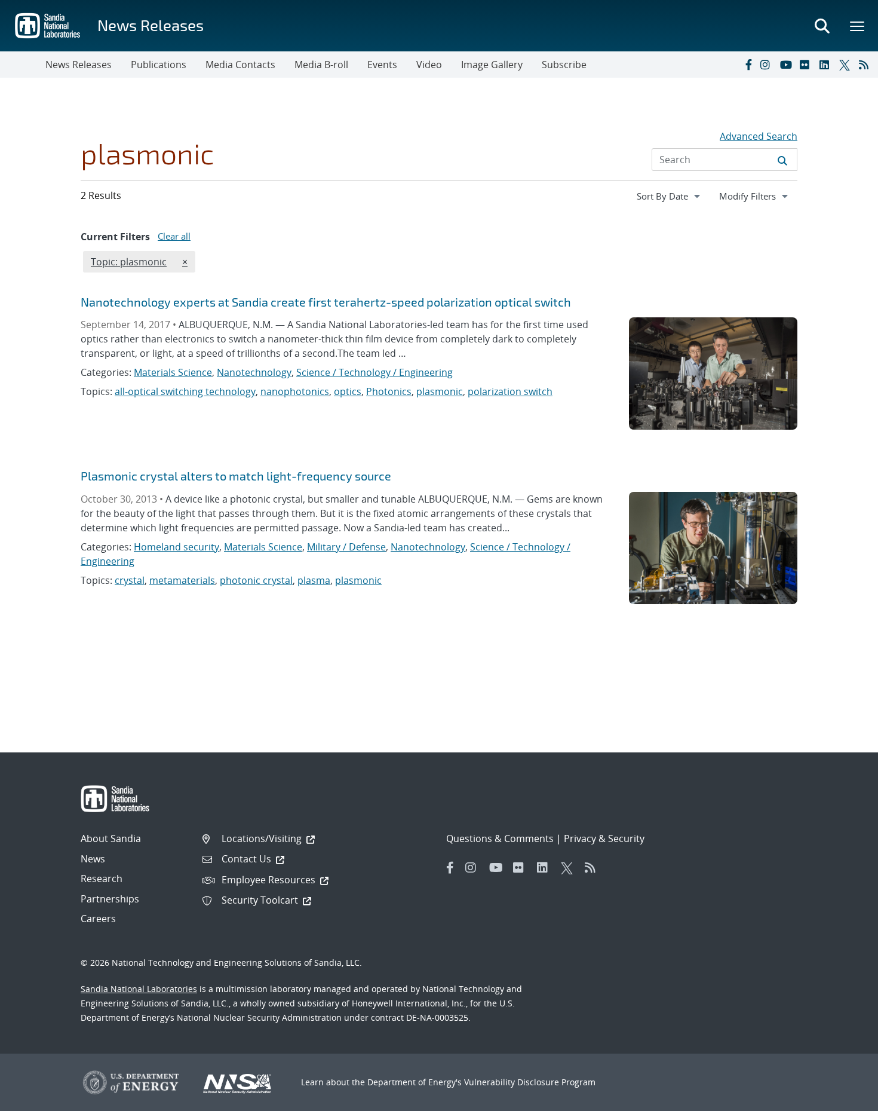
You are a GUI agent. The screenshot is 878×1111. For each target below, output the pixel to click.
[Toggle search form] (822, 26)
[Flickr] (807, 64)
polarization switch (510, 391)
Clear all (174, 236)
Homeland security (176, 546)
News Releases (150, 25)
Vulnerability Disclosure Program (529, 1082)
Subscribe (564, 64)
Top (842, 1097)
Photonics (389, 391)
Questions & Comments (500, 838)
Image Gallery (492, 64)
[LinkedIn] (826, 64)
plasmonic (439, 391)
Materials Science (173, 372)
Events (382, 64)
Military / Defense (346, 546)
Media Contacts (240, 64)
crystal (130, 580)
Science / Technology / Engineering (374, 372)
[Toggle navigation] (23, 64)
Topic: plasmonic (128, 261)
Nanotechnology (254, 372)
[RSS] (866, 64)
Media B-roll (321, 64)
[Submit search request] (782, 159)
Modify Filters (758, 195)
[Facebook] (748, 64)
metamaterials (182, 580)
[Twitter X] (846, 64)
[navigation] (670, 196)
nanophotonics (294, 391)
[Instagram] (767, 64)
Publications (158, 64)
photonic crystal (256, 580)
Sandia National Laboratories (139, 988)
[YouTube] (787, 64)
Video (429, 64)
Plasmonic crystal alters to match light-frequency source (236, 476)
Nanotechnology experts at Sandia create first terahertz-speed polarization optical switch (326, 302)
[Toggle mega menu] (858, 26)
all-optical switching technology (185, 391)
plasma (313, 580)
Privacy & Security (604, 838)
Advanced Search (758, 136)
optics (347, 391)
